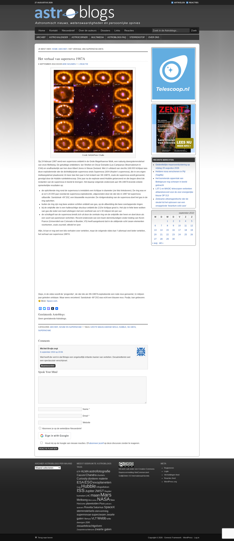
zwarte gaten (103, 529)
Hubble (122, 327)
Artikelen (179, 3)
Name (85, 409)
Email (85, 416)
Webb (101, 518)
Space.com (52, 301)
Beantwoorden (47, 366)
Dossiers (105, 30)
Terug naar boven (45, 538)
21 (161, 234)
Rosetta (88, 507)
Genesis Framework (172, 538)
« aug (154, 243)
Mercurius (92, 500)
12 (191, 225)
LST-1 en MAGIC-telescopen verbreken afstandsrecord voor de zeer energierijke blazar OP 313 (174, 192)
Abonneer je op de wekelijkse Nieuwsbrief (61, 428)
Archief (41, 37)
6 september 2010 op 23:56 (51, 352)
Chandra (91, 475)
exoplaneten (102, 482)
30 (173, 239)
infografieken (102, 487)
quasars (80, 507)
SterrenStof (137, 37)
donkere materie (98, 478)
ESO (88, 482)
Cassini (81, 475)
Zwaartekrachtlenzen (85, 530)
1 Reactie (83, 64)
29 (167, 239)
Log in (196, 538)
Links (117, 30)
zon (87, 522)
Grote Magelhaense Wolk (104, 327)
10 (179, 225)
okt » (161, 243)
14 (161, 230)
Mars (106, 495)
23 (173, 234)
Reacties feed (170, 478)
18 (185, 230)
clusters (101, 475)
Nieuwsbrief (68, 30)
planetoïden (92, 503)
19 (191, 230)
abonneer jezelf (96, 443)
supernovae (44, 330)
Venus (87, 518)
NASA (103, 499)
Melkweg (82, 499)
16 (173, 230)
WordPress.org (170, 482)
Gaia (79, 487)
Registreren (169, 468)
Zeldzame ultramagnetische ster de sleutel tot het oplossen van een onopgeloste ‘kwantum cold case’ (172, 202)
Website (86, 422)
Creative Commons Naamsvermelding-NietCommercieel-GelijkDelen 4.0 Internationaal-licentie (137, 472)
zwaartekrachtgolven (89, 525)
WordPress (188, 538)
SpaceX (109, 507)
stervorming (101, 510)
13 (155, 230)
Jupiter (89, 491)
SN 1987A (131, 327)
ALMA (85, 471)
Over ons (153, 37)
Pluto (102, 503)
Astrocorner (80, 37)
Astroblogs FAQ (116, 37)
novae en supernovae (70, 327)
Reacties (193, 3)
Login (166, 471)
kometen (81, 495)
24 (179, 234)
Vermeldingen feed (171, 475)
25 (185, 234)
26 (191, 234)
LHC (88, 495)
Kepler (108, 491)
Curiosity (82, 478)
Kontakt (53, 30)
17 (179, 230)
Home (42, 30)
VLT (94, 518)
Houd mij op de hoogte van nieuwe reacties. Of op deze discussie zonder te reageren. (92, 443)
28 (161, 239)
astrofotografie (99, 471)
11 (185, 225)
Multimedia (97, 37)
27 (155, 239)
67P (79, 471)
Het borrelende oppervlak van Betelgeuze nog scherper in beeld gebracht (171, 181)
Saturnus (98, 507)
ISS (81, 490)
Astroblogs (117, 16)
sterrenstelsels (85, 510)
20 (155, 234)
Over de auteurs (87, 30)
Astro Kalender (58, 37)
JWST (99, 491)
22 (167, 234)
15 (167, 230)
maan (95, 495)
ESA (80, 482)
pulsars (108, 504)
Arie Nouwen (69, 64)
